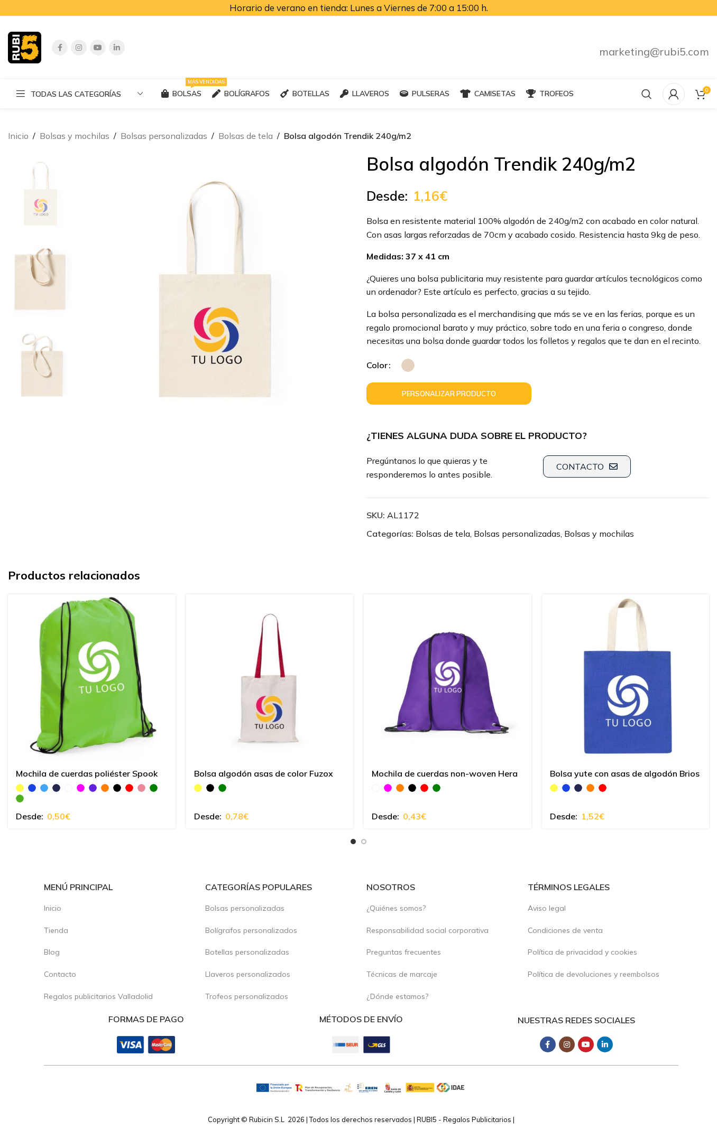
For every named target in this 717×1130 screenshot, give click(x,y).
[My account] (673, 94)
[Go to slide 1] (353, 841)
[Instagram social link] (79, 47)
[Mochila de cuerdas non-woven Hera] (447, 678)
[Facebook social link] (60, 47)
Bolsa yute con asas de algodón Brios (625, 773)
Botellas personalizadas (247, 952)
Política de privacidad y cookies (582, 952)
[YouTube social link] (98, 47)
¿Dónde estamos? (397, 996)
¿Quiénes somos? (396, 908)
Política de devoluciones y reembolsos (593, 974)
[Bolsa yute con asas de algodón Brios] (626, 678)
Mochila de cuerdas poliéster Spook (87, 773)
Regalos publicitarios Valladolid (98, 996)
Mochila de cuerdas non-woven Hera (445, 773)
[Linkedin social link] (117, 47)
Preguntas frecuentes (403, 952)
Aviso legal (547, 908)
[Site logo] (24, 46)
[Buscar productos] (646, 94)
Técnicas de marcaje (401, 974)
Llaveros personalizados (247, 974)
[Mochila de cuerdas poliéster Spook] (92, 678)
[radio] (408, 365)
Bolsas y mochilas (74, 135)
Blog (52, 952)
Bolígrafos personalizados (251, 930)
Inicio (18, 135)
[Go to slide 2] (363, 841)
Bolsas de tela (245, 135)
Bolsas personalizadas (164, 135)
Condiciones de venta (565, 930)
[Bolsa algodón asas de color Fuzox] (270, 678)
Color (377, 365)
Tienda (56, 930)
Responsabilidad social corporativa (427, 930)
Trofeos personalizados (246, 996)
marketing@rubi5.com (654, 51)
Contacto (60, 974)
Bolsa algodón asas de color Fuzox (263, 773)
